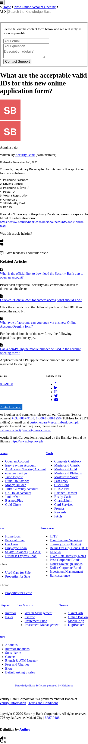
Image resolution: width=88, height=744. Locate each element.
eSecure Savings (16, 473)
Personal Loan (15, 540)
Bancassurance (60, 575)
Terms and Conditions (43, 703)
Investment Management (66, 571)
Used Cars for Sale (18, 572)
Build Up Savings (17, 481)
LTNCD (55, 552)
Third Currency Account (21, 489)
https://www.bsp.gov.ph (27, 441)
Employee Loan (16, 548)
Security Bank (25, 155)
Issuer (9, 617)
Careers (10, 657)
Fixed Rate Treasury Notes (68, 556)
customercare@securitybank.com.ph (54, 422)
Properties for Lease (18, 593)
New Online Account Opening (35, 7)
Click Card (61, 485)
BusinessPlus (14, 500)
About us (11, 645)
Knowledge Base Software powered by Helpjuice (44, 685)
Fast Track (61, 481)
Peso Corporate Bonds (65, 560)
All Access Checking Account (25, 469)
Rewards (60, 512)
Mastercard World (66, 477)
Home (7, 7)
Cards (49, 453)
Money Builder (15, 485)
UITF (53, 536)
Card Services (63, 504)
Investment (47, 528)
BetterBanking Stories (20, 672)
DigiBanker (76, 625)
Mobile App (76, 621)
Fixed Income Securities (66, 540)
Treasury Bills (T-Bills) (65, 544)
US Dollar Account (18, 493)
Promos (59, 508)
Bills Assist (61, 489)
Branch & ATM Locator (21, 660)
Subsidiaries (13, 652)
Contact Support (17, 61)
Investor (10, 613)
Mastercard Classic (67, 465)
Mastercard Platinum (68, 473)
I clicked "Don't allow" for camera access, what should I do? (41, 300)
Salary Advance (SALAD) (23, 552)
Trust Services (24, 605)
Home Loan (13, 536)
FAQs (58, 516)
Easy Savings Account (20, 465)
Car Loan (11, 544)
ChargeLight (62, 500)
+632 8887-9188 (23, 418)
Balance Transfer (65, 493)
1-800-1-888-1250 (48, 418)
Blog (8, 668)
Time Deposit (14, 477)
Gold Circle (13, 504)
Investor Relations (17, 649)
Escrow (30, 617)
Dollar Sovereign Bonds (66, 564)
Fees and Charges (17, 664)
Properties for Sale (17, 576)
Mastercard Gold (65, 469)
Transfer (64, 605)
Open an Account (17, 461)
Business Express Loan (21, 556)
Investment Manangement (42, 625)
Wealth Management (38, 613)
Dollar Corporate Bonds (66, 567)
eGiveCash (75, 613)
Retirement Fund (36, 621)
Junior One (12, 496)
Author (24, 729)
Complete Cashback (67, 461)
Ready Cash (62, 496)
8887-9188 (52, 717)
